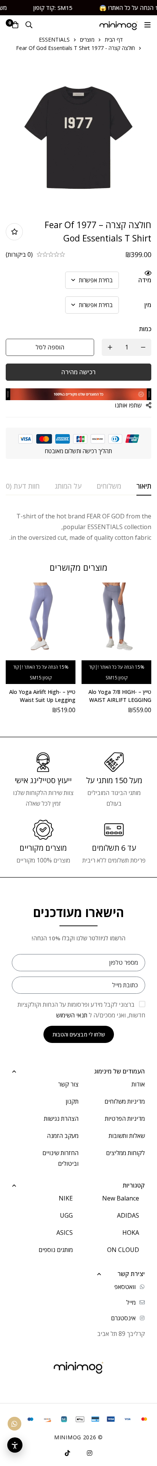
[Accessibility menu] (14, 1445)
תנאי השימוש (71, 1015)
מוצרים (87, 39)
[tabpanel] (78, 527)
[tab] (143, 486)
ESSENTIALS (54, 39)
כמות (145, 329)
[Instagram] (89, 1453)
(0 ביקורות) (19, 254)
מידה (144, 280)
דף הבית (114, 39)
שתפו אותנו (128, 405)
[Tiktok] (67, 1453)
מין (147, 305)
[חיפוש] (29, 25)
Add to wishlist (14, 231)
